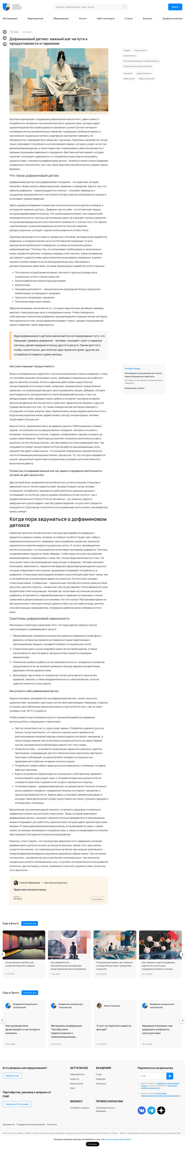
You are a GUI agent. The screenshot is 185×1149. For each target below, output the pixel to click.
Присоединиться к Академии (105, 1109)
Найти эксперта (106, 18)
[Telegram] (5, 38)
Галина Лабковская (30, 882)
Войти (175, 6)
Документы (9, 1124)
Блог (16, 32)
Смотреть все (29, 923)
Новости (74, 1078)
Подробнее (97, 899)
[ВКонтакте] (5, 32)
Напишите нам (12, 1075)
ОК (169, 1076)
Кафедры (101, 1078)
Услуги (83, 18)
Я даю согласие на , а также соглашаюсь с (160, 1085)
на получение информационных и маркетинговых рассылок (160, 1094)
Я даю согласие (160, 1094)
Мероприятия (35, 18)
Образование (61, 18)
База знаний (76, 1083)
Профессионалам (172, 18)
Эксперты (101, 1083)
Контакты (52, 1124)
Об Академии (10, 18)
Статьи (129, 18)
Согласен (92, 1144)
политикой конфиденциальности (159, 1086)
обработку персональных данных (160, 1084)
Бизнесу (147, 18)
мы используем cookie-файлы (117, 1139)
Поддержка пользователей (31, 1124)
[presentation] (2, 954)
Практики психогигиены (30, 889)
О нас (99, 1074)
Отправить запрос (79, 1107)
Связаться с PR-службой (17, 1104)
